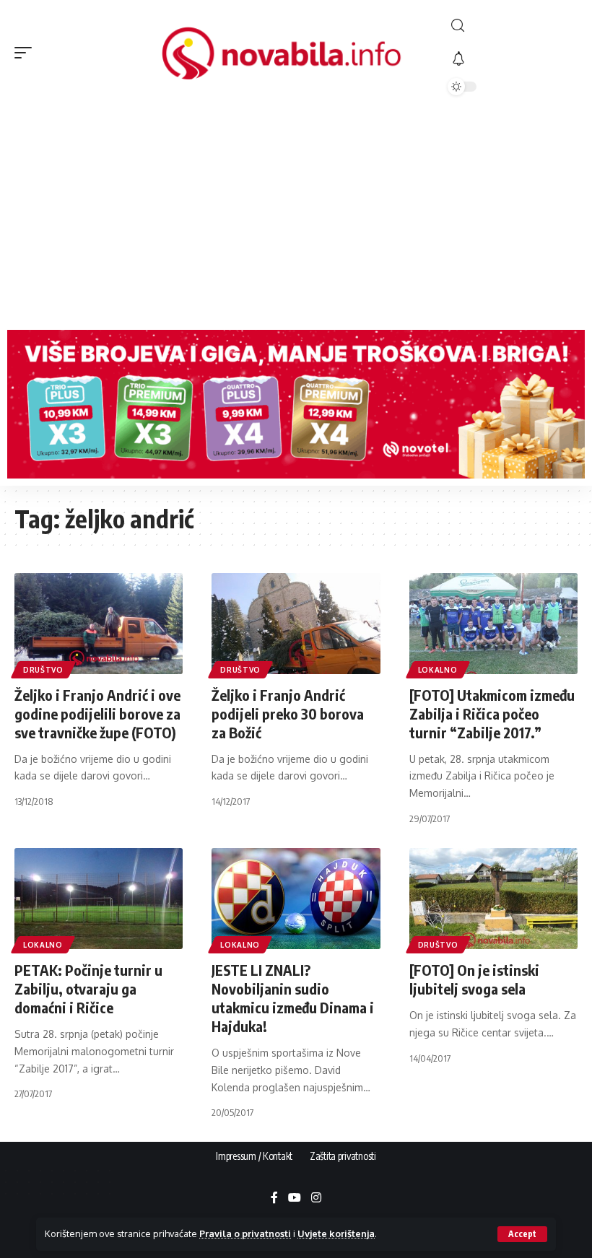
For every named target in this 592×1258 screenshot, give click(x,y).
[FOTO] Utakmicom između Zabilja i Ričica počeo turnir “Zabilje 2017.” (492, 713)
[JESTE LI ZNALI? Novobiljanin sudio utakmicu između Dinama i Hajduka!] (296, 898)
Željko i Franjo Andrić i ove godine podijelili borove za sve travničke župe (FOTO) (97, 713)
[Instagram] (316, 1198)
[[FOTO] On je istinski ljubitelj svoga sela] (493, 898)
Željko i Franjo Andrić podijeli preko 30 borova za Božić (288, 713)
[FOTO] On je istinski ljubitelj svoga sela (474, 979)
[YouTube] (294, 1198)
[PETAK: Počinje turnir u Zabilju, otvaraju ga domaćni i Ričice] (98, 898)
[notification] (512, 59)
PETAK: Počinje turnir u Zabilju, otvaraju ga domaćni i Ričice (88, 988)
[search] (513, 25)
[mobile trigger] (26, 52)
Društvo (43, 669)
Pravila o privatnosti (245, 1233)
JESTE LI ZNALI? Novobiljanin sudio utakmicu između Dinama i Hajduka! (293, 998)
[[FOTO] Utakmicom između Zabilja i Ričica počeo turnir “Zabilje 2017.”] (493, 623)
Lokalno (438, 669)
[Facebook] (274, 1198)
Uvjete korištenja (336, 1233)
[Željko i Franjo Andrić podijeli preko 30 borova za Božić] (296, 623)
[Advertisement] (296, 214)
